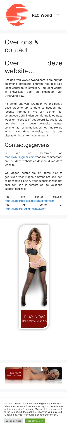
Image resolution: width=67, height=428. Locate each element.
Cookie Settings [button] (13, 421)
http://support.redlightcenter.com (25, 208)
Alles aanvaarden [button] (34, 421)
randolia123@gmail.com (19, 157)
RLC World (42, 15)
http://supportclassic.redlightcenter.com (30, 200)
